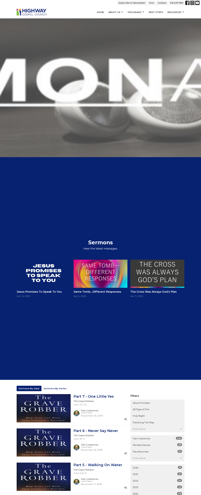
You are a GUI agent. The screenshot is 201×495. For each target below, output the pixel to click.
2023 (157, 487)
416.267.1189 (176, 3)
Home (100, 12)
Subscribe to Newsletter (132, 3)
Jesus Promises (141, 402)
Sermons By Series (55, 388)
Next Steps (156, 12)
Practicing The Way (143, 422)
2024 (157, 480)
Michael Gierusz (157, 444)
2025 (157, 474)
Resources (174, 12)
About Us (114, 12)
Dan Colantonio (157, 438)
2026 (157, 467)
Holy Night (139, 415)
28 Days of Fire (141, 409)
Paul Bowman (157, 451)
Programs (134, 12)
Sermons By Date (29, 388)
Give (151, 3)
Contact (162, 3)
